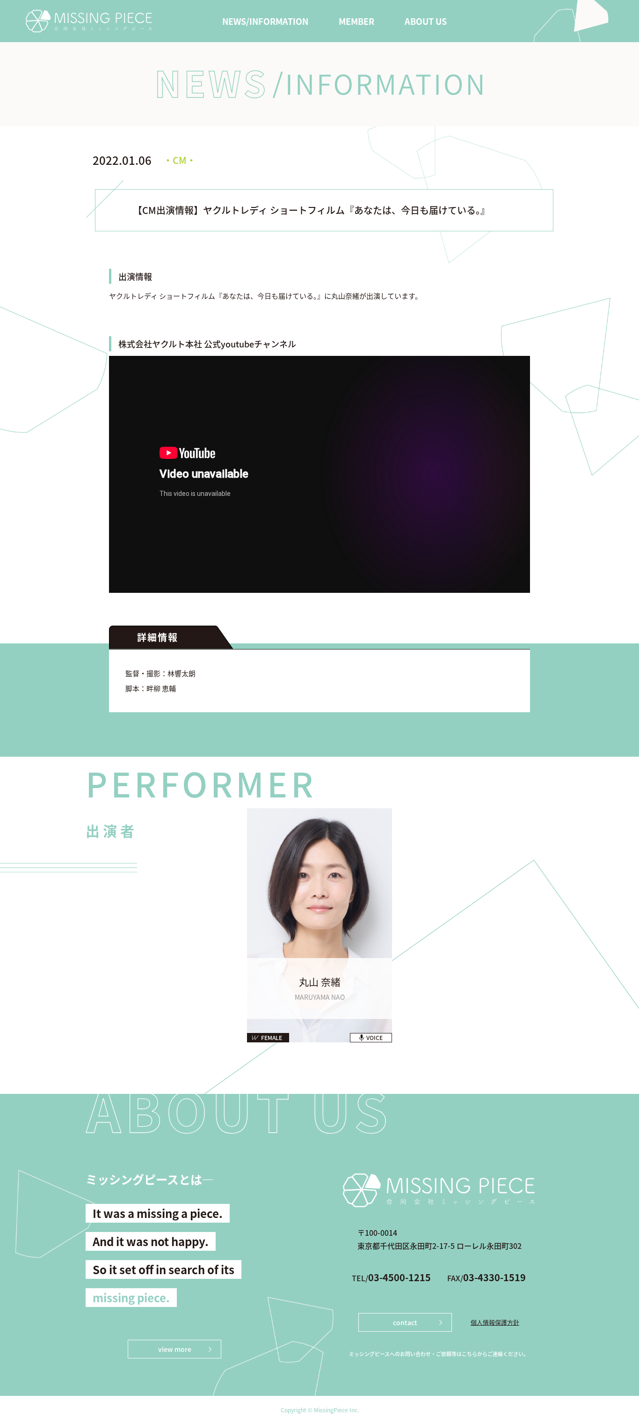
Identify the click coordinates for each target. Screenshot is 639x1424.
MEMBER (356, 21)
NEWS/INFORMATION (265, 21)
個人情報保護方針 (495, 1322)
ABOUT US (426, 21)
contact (405, 1322)
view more (174, 1349)
